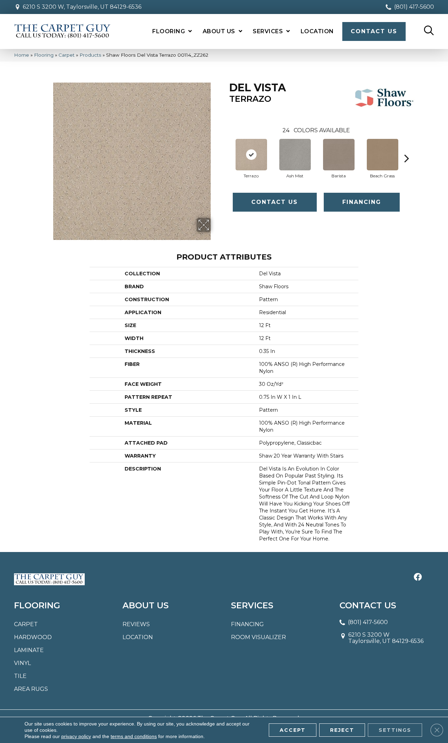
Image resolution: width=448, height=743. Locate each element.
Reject (342, 730)
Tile (20, 676)
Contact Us (274, 202)
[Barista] (338, 154)
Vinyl (22, 663)
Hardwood (33, 637)
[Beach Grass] (382, 154)
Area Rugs (31, 689)
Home (21, 55)
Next (406, 147)
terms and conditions (134, 736)
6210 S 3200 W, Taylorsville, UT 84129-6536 (82, 6)
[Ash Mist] (295, 154)
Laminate (29, 650)
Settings (395, 730)
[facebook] (418, 577)
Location (137, 637)
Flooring (44, 55)
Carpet (66, 55)
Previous (225, 147)
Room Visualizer (258, 637)
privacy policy (76, 736)
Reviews (136, 624)
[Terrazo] (251, 154)
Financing (361, 202)
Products (90, 55)
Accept (293, 730)
